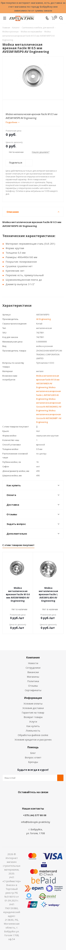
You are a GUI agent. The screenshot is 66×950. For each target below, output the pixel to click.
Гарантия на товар (33, 712)
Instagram (36, 799)
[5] (19, 105)
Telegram (44, 799)
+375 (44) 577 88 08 (34, 815)
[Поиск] (61, 18)
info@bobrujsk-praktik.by (35, 822)
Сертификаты (33, 690)
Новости (33, 663)
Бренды (33, 762)
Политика (33, 681)
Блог (33, 752)
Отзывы (33, 685)
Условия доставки (33, 708)
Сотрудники (33, 667)
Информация (33, 698)
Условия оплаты (33, 703)
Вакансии (33, 672)
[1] (7, 105)
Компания (33, 657)
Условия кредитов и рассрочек (33, 739)
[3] (13, 105)
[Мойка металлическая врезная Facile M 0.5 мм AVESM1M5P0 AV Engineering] (33, 77)
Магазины (33, 676)
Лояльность (33, 730)
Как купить (33, 726)
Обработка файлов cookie (33, 735)
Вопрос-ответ (33, 757)
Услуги (33, 721)
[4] (16, 105)
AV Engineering (43, 319)
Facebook (28, 799)
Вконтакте (20, 799)
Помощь (33, 747)
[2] (10, 105)
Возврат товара (33, 717)
